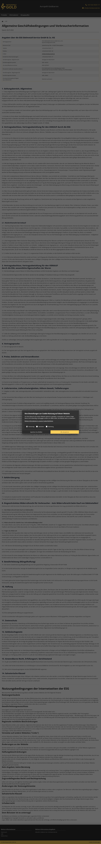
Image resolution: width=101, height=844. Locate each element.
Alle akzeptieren (64, 432)
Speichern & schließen (36, 432)
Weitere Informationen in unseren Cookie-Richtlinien (39, 421)
